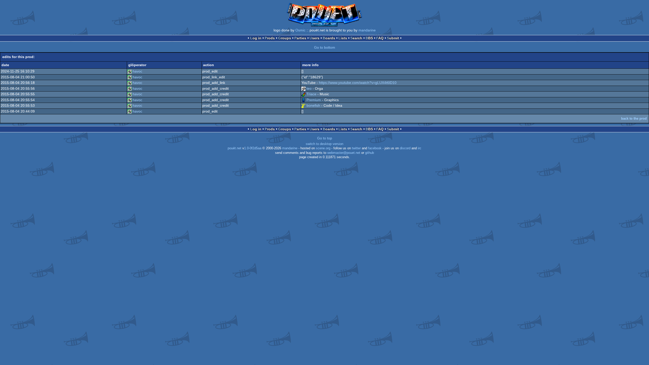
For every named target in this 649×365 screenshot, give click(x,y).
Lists (342, 38)
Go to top (324, 138)
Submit (393, 38)
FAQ (380, 38)
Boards (329, 38)
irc (419, 148)
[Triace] (303, 94)
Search (356, 38)
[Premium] (303, 100)
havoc (137, 71)
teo (309, 88)
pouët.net (234, 148)
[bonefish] (303, 105)
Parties (300, 38)
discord (405, 148)
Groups (284, 38)
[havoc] (130, 71)
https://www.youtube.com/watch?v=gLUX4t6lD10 (357, 83)
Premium (314, 100)
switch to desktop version (324, 144)
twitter (356, 148)
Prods (270, 38)
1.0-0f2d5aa (252, 148)
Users (314, 38)
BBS (369, 38)
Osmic (300, 30)
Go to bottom (324, 47)
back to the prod (634, 118)
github (369, 153)
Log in (255, 38)
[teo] (303, 88)
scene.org (323, 148)
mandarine (367, 30)
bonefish (313, 105)
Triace (311, 94)
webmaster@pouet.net (343, 153)
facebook (375, 148)
